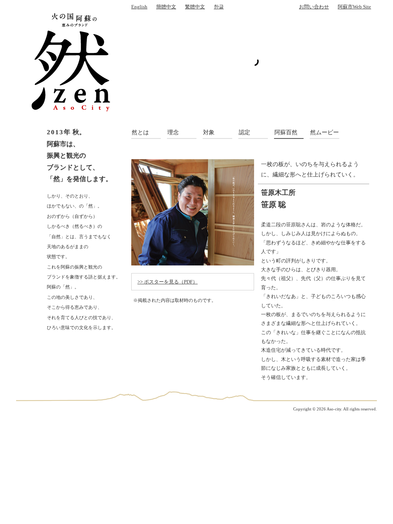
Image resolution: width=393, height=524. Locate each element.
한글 (219, 7)
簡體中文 (166, 7)
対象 (209, 132)
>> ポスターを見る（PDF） (167, 282)
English (139, 7)
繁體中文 (195, 7)
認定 (244, 132)
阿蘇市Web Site (354, 7)
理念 (173, 132)
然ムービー (324, 132)
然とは (140, 132)
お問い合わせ (314, 7)
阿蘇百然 (285, 132)
